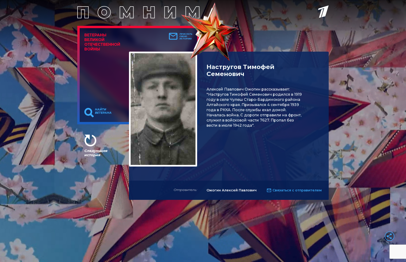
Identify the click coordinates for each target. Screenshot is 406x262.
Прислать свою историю (186, 36)
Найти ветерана (103, 111)
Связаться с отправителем (297, 190)
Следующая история (95, 152)
